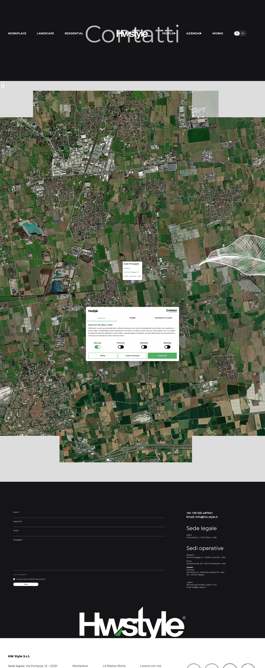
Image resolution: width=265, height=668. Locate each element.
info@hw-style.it (206, 516)
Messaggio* (18, 540)
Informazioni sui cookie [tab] (163, 318)
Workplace (17, 33)
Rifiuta (102, 356)
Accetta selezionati (132, 356)
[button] (132, 281)
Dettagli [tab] (132, 318)
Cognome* (17, 521)
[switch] (121, 347)
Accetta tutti (162, 356)
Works (217, 33)
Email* (16, 531)
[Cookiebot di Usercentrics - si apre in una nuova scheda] (168, 310)
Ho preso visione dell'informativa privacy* (31, 579)
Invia (26, 584)
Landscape (45, 33)
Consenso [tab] (101, 318)
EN (242, 33)
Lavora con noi (150, 666)
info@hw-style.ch (199, 587)
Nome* (16, 512)
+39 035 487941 (202, 513)
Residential (74, 33)
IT (237, 33)
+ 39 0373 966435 (197, 575)
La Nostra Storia (114, 666)
